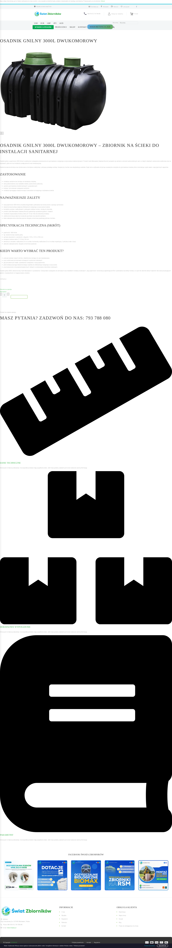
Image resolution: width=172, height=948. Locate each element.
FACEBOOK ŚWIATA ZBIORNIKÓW (86, 854)
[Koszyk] (131, 13)
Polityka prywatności (149, 945)
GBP (49, 23)
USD (36, 23)
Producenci (61, 27)
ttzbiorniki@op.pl (11, 928)
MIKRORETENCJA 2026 (100, 27)
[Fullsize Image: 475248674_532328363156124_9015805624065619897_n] (52, 875)
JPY (55, 23)
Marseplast (3, 292)
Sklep (72, 27)
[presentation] (1, 133)
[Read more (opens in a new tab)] (94, 6)
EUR (42, 23)
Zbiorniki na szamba (6, 289)
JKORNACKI (14, 942)
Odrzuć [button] (103, 1)
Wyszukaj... (116, 23)
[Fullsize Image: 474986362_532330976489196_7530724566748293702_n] (86, 875)
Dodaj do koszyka (19, 296)
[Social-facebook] (136, 6)
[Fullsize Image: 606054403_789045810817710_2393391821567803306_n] (19, 875)
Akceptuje (162, 945)
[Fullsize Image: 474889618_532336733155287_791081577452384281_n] (153, 875)
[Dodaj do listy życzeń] (2, 284)
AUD (61, 23)
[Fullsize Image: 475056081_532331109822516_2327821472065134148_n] (120, 875)
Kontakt (82, 27)
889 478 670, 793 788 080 (14, 924)
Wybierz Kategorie (43, 27)
